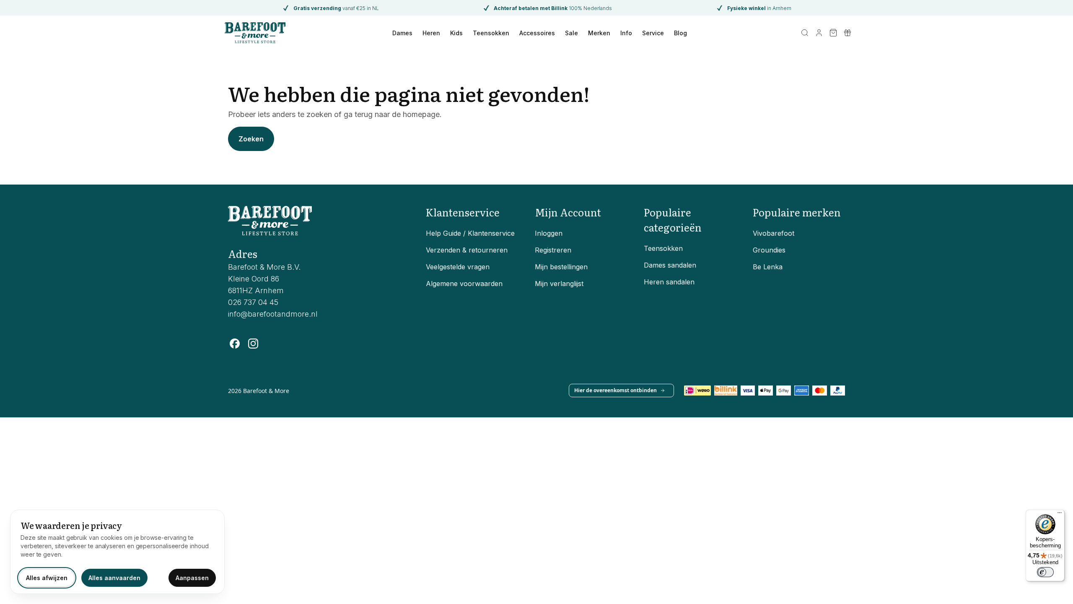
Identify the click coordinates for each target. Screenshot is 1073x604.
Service (653, 32)
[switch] (1045, 572)
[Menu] (1060, 515)
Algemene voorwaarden (464, 283)
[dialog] (117, 552)
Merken (599, 32)
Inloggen (548, 233)
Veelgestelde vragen (458, 267)
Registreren (553, 250)
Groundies (769, 250)
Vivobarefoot (773, 233)
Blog (680, 32)
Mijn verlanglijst (559, 283)
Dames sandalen (670, 265)
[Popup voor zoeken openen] (804, 32)
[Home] (255, 32)
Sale (571, 32)
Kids (456, 32)
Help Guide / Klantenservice (470, 233)
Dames (402, 32)
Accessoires (537, 32)
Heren (431, 32)
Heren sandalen (669, 282)
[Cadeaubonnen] (847, 32)
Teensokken (491, 32)
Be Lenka (768, 267)
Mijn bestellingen (561, 267)
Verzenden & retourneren (467, 250)
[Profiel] (819, 32)
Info (626, 32)
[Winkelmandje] (833, 32)
